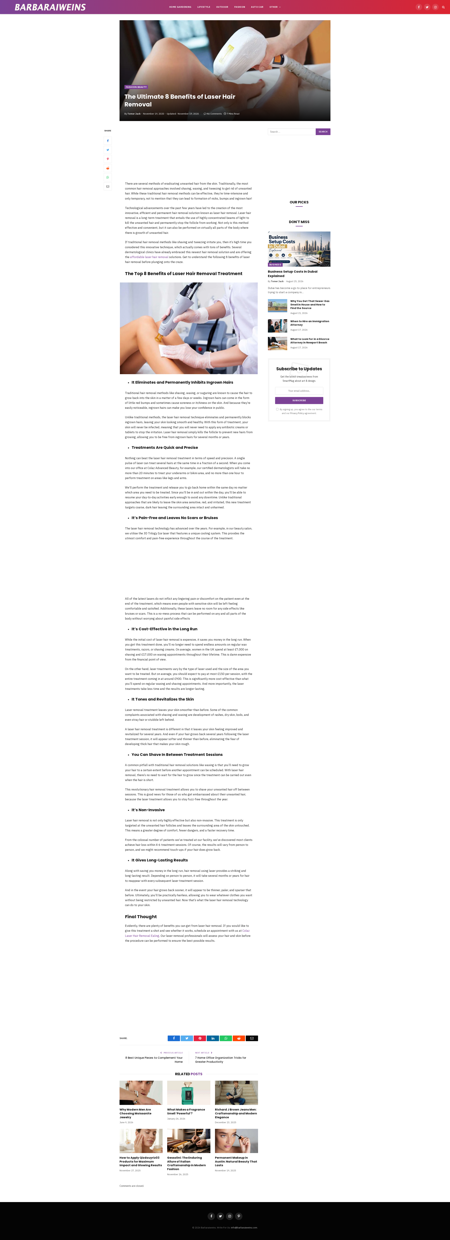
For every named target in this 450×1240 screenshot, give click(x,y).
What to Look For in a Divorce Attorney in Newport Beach (309, 340)
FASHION (239, 6)
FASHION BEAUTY (136, 87)
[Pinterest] (108, 159)
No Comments (214, 113)
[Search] (443, 7)
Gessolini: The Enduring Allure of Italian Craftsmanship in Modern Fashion (186, 1163)
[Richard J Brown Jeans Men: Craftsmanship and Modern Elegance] (236, 1093)
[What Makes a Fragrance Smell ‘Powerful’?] (188, 1093)
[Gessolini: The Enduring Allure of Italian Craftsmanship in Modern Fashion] (188, 1141)
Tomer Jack (133, 113)
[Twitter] (108, 150)
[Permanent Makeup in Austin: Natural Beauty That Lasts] (236, 1141)
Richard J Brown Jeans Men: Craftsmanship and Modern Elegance (236, 1113)
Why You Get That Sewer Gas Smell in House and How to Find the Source (309, 304)
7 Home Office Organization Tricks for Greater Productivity (220, 1060)
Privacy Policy (297, 413)
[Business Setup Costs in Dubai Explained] (299, 249)
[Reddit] (108, 168)
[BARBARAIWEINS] (50, 7)
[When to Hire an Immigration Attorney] (277, 326)
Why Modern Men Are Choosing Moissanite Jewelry (135, 1113)
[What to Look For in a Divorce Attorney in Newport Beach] (277, 343)
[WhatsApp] (108, 177)
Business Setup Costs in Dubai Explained (292, 273)
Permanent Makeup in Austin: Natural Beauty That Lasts (236, 1161)
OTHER (273, 6)
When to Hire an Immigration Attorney (309, 323)
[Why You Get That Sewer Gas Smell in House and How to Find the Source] (277, 305)
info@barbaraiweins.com (244, 1227)
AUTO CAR (257, 6)
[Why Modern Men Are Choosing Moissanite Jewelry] (141, 1093)
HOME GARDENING (180, 6)
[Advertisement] (189, 154)
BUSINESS (275, 264)
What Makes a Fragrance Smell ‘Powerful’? (186, 1111)
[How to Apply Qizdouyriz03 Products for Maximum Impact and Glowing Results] (141, 1141)
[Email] (108, 186)
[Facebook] (108, 141)
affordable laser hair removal (149, 257)
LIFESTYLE (203, 6)
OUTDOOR (222, 6)
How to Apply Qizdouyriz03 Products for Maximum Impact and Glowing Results (141, 1161)
